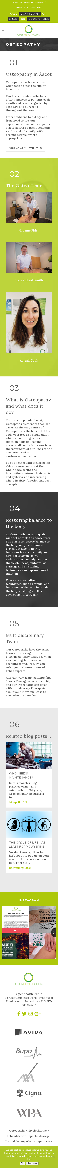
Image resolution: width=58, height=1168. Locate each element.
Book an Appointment (23, 148)
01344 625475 (30, 13)
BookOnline (39, 18)
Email (13, 18)
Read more (32, 1163)
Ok (22, 1163)
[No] (54, 1157)
